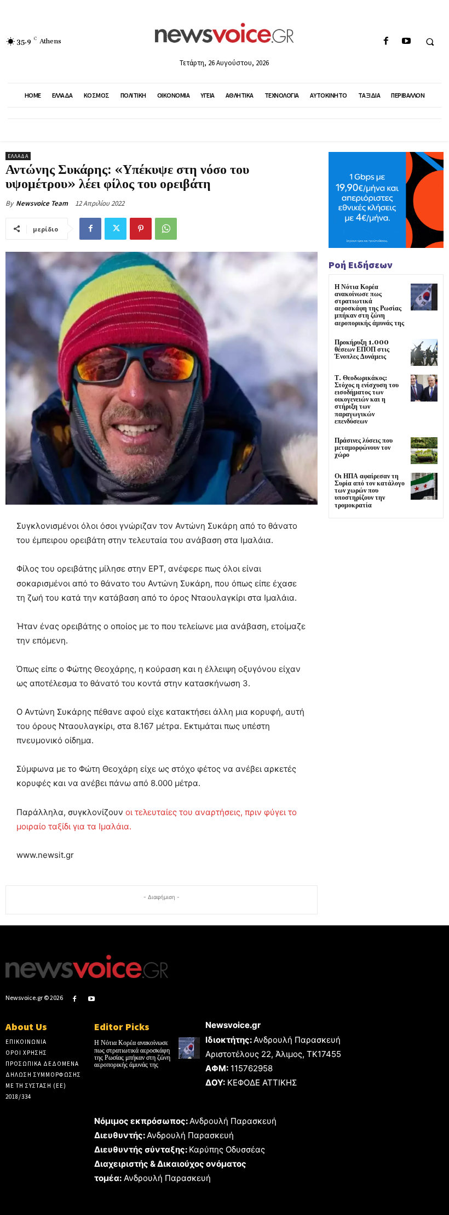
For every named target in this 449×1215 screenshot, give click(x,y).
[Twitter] (115, 229)
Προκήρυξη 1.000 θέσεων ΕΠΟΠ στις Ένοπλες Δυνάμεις (362, 349)
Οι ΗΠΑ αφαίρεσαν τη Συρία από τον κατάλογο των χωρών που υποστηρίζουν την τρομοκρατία (370, 491)
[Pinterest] (141, 229)
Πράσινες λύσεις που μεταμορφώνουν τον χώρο (364, 448)
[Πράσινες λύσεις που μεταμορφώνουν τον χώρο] (424, 450)
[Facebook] (385, 41)
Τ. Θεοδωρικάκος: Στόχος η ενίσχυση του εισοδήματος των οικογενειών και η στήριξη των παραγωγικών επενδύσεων (367, 400)
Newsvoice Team (42, 203)
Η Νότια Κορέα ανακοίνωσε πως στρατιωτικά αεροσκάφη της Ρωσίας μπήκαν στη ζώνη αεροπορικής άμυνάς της (369, 305)
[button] (430, 41)
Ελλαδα (18, 156)
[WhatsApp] (166, 229)
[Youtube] (406, 41)
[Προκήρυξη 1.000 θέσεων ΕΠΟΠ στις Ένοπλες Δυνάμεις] (424, 352)
